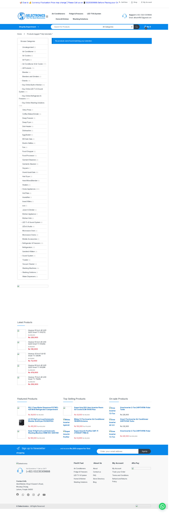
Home (19, 34)
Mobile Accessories (30, 239)
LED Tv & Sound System (32, 222)
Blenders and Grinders (31, 76)
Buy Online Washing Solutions (31, 104)
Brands (26, 81)
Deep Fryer (27, 122)
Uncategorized (29, 47)
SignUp (144, 451)
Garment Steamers (30, 160)
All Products (28, 68)
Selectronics (23, 506)
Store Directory (99, 479)
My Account (147, 2)
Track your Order (118, 472)
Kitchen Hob (28, 218)
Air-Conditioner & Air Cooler (34, 64)
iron (24, 206)
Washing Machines (30, 268)
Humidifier (27, 197)
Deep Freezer (28, 118)
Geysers (26, 168)
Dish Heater (27, 126)
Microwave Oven (29, 231)
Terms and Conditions (120, 475)
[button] (162, 506)
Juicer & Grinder (29, 210)
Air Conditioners (58, 14)
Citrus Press (27, 110)
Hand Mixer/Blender (31, 181)
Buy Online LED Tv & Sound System (31, 90)
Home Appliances (30, 189)
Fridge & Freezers (76, 14)
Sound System (28, 256)
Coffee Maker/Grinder (31, 114)
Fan (24, 147)
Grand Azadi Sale (30, 172)
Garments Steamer (30, 164)
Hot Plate (26, 193)
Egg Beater (27, 135)
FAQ (94, 475)
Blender (26, 72)
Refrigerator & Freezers (32, 243)
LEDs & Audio (28, 226)
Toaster (26, 260)
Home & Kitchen (62, 19)
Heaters (26, 185)
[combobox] (76, 26)
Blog (94, 482)
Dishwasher (27, 131)
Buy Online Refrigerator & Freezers (30, 97)
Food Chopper (29, 151)
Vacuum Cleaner (29, 264)
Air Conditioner (29, 51)
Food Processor (29, 156)
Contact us (97, 472)
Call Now (124, 2)
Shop (135, 2)
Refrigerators (28, 247)
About (95, 468)
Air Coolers (27, 56)
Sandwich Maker (29, 251)
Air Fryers (27, 60)
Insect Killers (28, 201)
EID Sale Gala (28, 139)
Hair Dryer (27, 176)
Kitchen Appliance (30, 214)
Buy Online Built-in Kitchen (33, 85)
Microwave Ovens (30, 235)
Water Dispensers (30, 276)
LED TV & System (94, 14)
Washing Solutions (80, 19)
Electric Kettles (28, 143)
